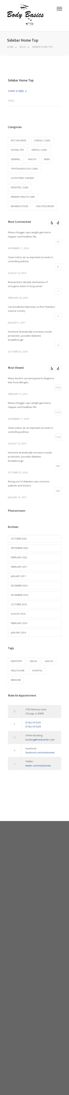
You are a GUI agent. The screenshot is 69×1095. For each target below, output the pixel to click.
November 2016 (19, 595)
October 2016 (19, 604)
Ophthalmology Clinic (24, 168)
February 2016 (19, 623)
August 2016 (18, 613)
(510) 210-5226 (33, 726)
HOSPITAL (37, 670)
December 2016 (19, 585)
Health (32, 159)
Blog (23, 46)
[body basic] (32, 15)
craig (11, 100)
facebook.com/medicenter (40, 752)
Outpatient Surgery (22, 178)
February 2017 (19, 566)
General (15, 159)
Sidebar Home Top (20, 80)
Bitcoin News (18, 140)
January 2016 (18, 632)
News (47, 159)
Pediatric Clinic (20, 187)
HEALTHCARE (17, 670)
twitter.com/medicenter (38, 765)
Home (10, 46)
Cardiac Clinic (42, 140)
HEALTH (49, 661)
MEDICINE (16, 680)
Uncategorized (45, 206)
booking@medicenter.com (39, 739)
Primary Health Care (23, 196)
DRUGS (33, 661)
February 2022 (19, 557)
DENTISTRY (16, 661)
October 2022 (19, 538)
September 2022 (19, 548)
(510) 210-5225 (33, 722)
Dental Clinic (39, 149)
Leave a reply (16, 90)
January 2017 (18, 576)
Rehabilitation (19, 206)
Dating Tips (17, 149)
